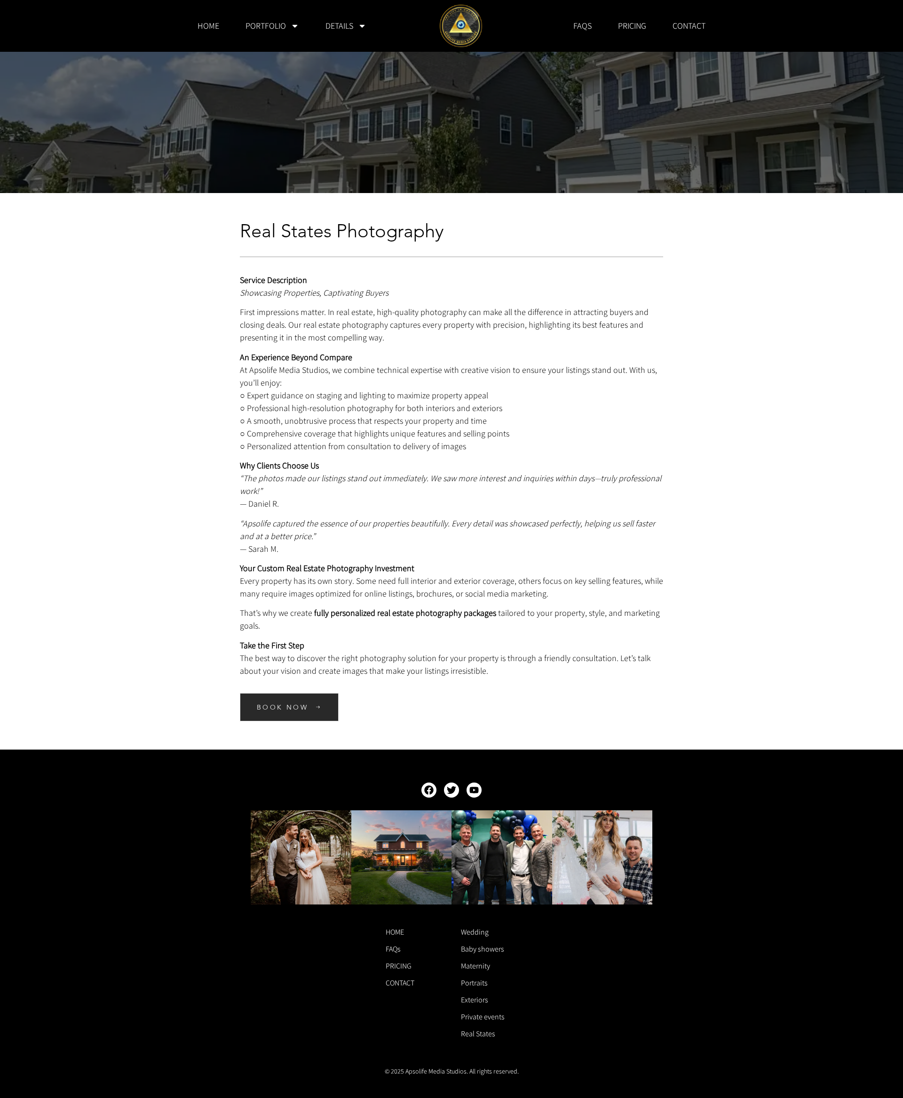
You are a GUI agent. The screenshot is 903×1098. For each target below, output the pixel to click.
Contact (689, 25)
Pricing (632, 25)
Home (208, 25)
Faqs (582, 25)
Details (339, 25)
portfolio (266, 25)
